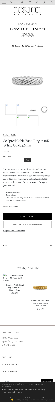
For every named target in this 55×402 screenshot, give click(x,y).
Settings (42, 397)
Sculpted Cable (9, 135)
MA (15, 2)
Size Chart (7, 157)
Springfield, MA (10, 332)
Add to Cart (27, 216)
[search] (27, 46)
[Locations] (22, 2)
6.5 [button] (27, 160)
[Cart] (37, 2)
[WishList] (30, 2)
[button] (51, 2)
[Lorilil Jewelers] (27, 10)
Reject (27, 397)
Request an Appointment (27, 224)
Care (5, 245)
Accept (12, 397)
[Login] (44, 2)
